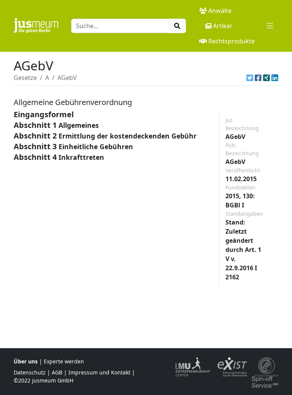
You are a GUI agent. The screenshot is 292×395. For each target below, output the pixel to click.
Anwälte (220, 10)
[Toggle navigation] (270, 26)
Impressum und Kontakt (99, 372)
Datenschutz (30, 372)
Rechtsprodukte (231, 41)
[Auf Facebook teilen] (258, 77)
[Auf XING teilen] (266, 77)
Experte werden (64, 361)
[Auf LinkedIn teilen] (274, 77)
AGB (57, 372)
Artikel (222, 26)
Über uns (26, 361)
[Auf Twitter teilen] (249, 77)
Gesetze (25, 77)
